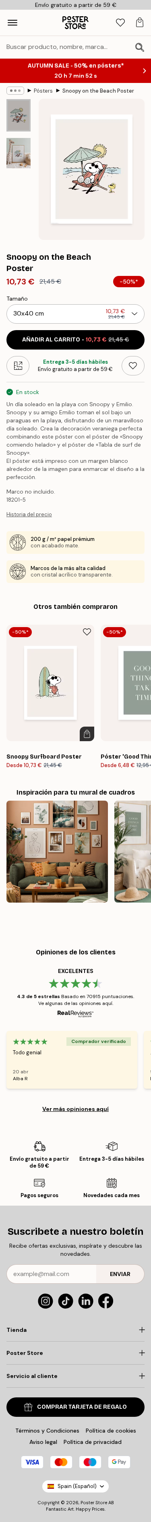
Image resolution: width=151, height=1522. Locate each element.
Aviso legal (43, 1442)
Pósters (43, 90)
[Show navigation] (12, 23)
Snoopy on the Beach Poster (98, 90)
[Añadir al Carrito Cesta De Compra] (87, 734)
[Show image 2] (18, 153)
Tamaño (17, 298)
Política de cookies (111, 1430)
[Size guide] (17, 365)
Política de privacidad (93, 1442)
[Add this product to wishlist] (133, 365)
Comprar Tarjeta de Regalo (82, 1406)
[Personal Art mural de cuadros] (57, 852)
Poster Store (94, 1502)
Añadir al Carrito (75, 339)
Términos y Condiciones (47, 1430)
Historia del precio (29, 514)
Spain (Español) (77, 1486)
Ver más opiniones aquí (75, 1109)
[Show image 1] (18, 115)
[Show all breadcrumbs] (15, 91)
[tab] (120, 23)
